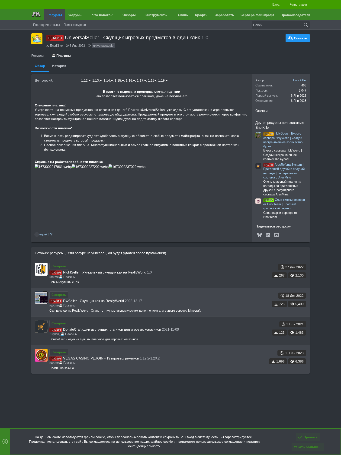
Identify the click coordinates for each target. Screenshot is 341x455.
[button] (86, 15)
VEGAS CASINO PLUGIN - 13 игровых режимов (101, 358)
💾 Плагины (67, 277)
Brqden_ (55, 334)
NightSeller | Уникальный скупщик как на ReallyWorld (104, 272)
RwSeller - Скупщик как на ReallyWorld (93, 301)
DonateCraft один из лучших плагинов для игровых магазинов (112, 329)
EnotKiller (56, 45)
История (59, 66)
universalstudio (103, 45)
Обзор (40, 66)
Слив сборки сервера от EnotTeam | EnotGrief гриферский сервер (284, 204)
